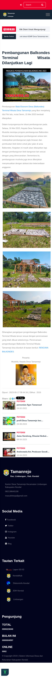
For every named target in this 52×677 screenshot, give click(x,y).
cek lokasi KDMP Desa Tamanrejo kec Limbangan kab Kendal (34, 37)
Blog (10, 543)
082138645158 (11, 491)
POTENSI (21, 401)
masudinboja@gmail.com (16, 496)
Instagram (12, 532)
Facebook (11, 520)
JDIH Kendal (17, 591)
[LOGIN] (21, 4)
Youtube (11, 538)
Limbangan (17, 599)
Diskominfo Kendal (20, 583)
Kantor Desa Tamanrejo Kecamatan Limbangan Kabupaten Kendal (26, 485)
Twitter (10, 526)
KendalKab (16, 576)
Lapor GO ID (18, 569)
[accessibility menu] (5, 672)
